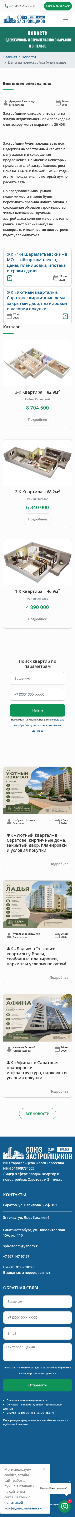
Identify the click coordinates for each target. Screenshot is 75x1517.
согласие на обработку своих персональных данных (39, 725)
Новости (29, 57)
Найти (37, 710)
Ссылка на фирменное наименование (31, 1412)
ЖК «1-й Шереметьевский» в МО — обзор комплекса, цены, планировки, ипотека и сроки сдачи (37, 262)
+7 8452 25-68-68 (22, 6)
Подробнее (37, 419)
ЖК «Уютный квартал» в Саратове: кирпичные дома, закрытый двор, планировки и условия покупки (37, 300)
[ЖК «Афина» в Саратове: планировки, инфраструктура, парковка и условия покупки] (37, 1017)
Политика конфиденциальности (27, 1400)
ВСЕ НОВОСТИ (38, 1113)
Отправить (37, 1385)
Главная (10, 57)
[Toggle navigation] (66, 19)
